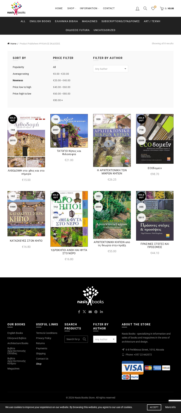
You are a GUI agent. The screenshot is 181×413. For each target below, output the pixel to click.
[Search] (145, 8)
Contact (109, 8)
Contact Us (42, 358)
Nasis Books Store (85, 397)
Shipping (41, 353)
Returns (40, 343)
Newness (18, 80)
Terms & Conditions (46, 333)
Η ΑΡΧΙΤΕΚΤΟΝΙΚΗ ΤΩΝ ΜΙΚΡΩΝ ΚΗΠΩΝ (112, 172)
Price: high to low (22, 93)
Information (88, 8)
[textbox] (110, 68)
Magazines (89, 21)
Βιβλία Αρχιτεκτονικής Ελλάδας (16, 351)
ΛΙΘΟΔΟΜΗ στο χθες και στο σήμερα (26, 172)
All (23, 21)
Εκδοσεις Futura (78, 30)
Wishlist (155, 7)
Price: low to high (22, 87)
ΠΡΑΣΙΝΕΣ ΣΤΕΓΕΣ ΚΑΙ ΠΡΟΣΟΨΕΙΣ (155, 245)
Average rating (21, 73)
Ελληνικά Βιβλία (16, 338)
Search (84, 339)
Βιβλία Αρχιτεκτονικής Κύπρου (16, 361)
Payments (41, 348)
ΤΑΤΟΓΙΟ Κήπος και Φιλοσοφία (69, 152)
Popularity (18, 67)
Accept (154, 407)
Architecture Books (17, 343)
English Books (40, 21)
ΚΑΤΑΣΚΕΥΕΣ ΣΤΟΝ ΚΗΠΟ (26, 240)
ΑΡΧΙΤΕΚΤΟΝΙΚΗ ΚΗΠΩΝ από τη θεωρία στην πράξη (112, 244)
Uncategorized (104, 30)
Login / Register (137, 8)
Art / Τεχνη (152, 21)
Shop (70, 8)
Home (59, 8)
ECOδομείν (155, 168)
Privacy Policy (43, 338)
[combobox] (110, 68)
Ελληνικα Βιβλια (66, 21)
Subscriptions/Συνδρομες (120, 21)
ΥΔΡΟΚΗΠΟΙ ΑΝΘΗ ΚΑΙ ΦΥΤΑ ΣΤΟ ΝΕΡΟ (69, 252)
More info (170, 407)
